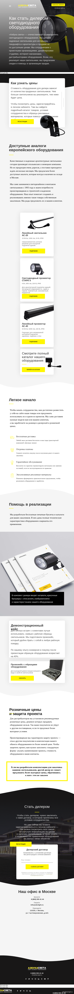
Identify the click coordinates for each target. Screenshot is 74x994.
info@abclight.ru (60, 8)
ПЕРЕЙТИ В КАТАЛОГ (33, 369)
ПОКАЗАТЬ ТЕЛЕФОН (58, 4)
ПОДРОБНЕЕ (33, 296)
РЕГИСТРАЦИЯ (22, 121)
